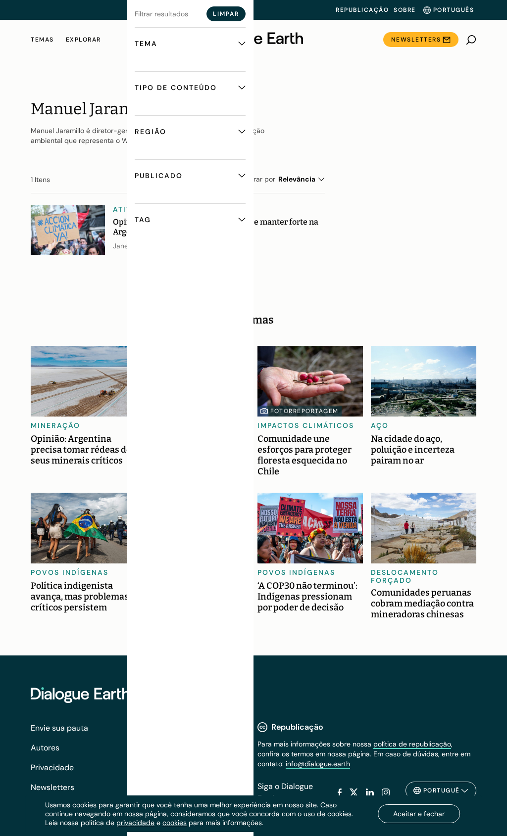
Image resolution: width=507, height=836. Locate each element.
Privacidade (52, 767)
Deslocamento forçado (405, 576)
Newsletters (416, 40)
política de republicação (412, 744)
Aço (380, 425)
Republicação (362, 9)
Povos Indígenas (69, 572)
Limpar (226, 14)
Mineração (55, 425)
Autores (45, 748)
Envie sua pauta (59, 728)
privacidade (135, 822)
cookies (174, 822)
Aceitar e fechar (419, 813)
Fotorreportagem (304, 411)
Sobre (405, 9)
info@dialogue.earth (318, 763)
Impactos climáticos (305, 425)
